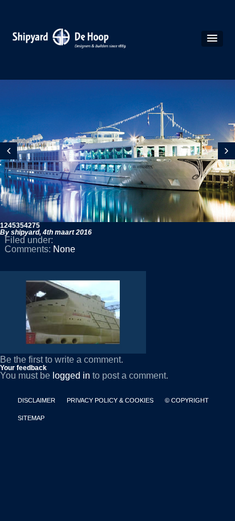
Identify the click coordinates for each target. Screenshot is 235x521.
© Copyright (187, 400)
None (64, 249)
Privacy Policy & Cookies (110, 400)
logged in (71, 375)
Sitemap (31, 418)
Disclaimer (36, 400)
